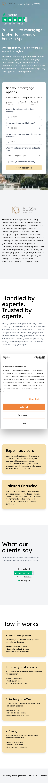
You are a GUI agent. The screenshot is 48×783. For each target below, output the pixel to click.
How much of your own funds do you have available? (23, 135)
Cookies (43, 776)
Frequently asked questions (13, 776)
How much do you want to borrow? (20, 123)
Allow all (24, 407)
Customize (22, 415)
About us (33, 776)
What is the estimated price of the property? (20, 110)
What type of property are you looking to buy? (23, 149)
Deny (24, 423)
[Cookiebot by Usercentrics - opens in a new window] (34, 357)
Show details (34, 399)
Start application (24, 168)
